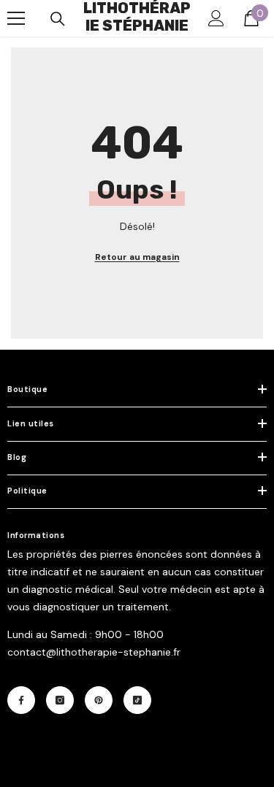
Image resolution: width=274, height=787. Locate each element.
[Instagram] (60, 700)
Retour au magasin (137, 257)
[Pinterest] (99, 700)
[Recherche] (57, 19)
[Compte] (216, 18)
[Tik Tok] (137, 700)
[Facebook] (21, 700)
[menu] (16, 18)
